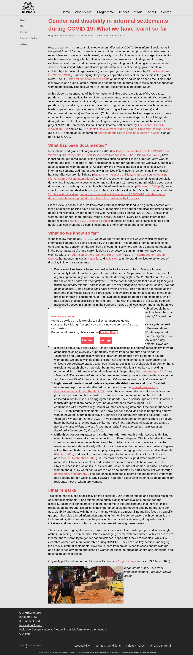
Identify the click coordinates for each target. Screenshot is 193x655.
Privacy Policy (109, 332)
